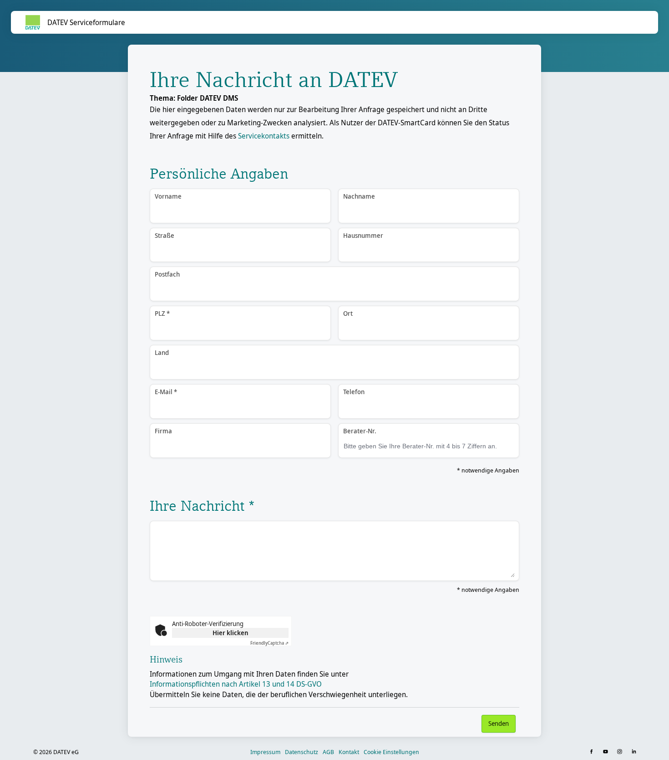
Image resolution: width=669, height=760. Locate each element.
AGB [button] (328, 752)
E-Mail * (166, 391)
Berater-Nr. (359, 430)
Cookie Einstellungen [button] (391, 752)
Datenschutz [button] (301, 752)
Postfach (167, 274)
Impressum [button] (265, 752)
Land (162, 352)
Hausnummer (363, 235)
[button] (592, 752)
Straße (164, 235)
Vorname (168, 196)
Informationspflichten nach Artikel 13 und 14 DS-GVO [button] (236, 684)
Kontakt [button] (349, 752)
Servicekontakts (263, 136)
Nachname (359, 196)
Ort (348, 313)
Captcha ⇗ (269, 643)
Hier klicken (230, 632)
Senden (498, 723)
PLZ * (162, 313)
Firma (163, 430)
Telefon (354, 391)
